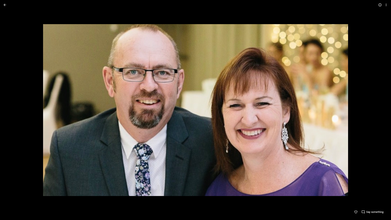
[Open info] (380, 5)
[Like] (356, 212)
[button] (8, 110)
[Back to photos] (5, 5)
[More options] (386, 5)
